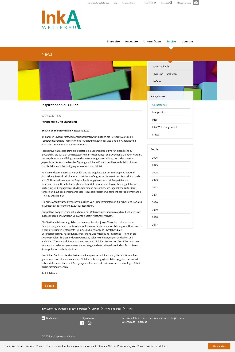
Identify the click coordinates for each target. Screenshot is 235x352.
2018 (155, 217)
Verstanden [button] (219, 346)
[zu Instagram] (89, 324)
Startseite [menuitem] (113, 41)
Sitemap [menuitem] (142, 321)
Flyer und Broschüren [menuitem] (165, 74)
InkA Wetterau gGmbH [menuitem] (164, 127)
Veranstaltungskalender (98, 2)
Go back (49, 285)
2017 (155, 224)
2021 (155, 195)
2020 (155, 202)
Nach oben (52, 318)
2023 (155, 180)
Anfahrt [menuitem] (157, 81)
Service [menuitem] (171, 41)
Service (95, 308)
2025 (155, 165)
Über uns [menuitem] (187, 41)
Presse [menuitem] (155, 134)
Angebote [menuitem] (131, 41)
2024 (155, 172)
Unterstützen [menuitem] (152, 41)
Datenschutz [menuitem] (128, 321)
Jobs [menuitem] (144, 318)
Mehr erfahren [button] (159, 346)
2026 (155, 157)
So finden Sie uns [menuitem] (158, 318)
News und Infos (128, 2)
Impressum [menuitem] (177, 318)
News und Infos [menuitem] (161, 66)
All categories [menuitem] (159, 104)
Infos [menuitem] (154, 119)
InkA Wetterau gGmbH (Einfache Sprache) (64, 308)
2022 (155, 187)
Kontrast (165, 2)
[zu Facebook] (82, 324)
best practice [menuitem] (159, 112)
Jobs (115, 2)
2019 (155, 210)
